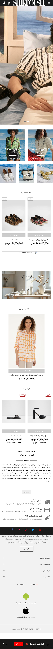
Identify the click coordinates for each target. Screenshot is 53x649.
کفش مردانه (33, 478)
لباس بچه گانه (14, 476)
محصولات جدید (26, 192)
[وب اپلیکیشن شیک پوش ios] (26, 610)
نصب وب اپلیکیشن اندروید (26, 603)
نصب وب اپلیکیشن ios (25, 617)
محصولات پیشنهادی (26, 309)
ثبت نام (18, 644)
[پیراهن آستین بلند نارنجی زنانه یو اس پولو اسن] (26, 341)
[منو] (48, 3)
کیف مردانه (47, 478)
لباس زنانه (30, 476)
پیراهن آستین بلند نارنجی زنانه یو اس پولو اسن (26, 375)
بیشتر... (26, 492)
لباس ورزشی (5, 476)
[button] (28, 121)
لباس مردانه (22, 476)
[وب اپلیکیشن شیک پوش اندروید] (26, 596)
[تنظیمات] (4, 3)
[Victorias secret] (26, 258)
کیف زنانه (40, 478)
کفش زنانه (27, 478)
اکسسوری (20, 478)
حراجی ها (26, 388)
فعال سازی (26, 548)
